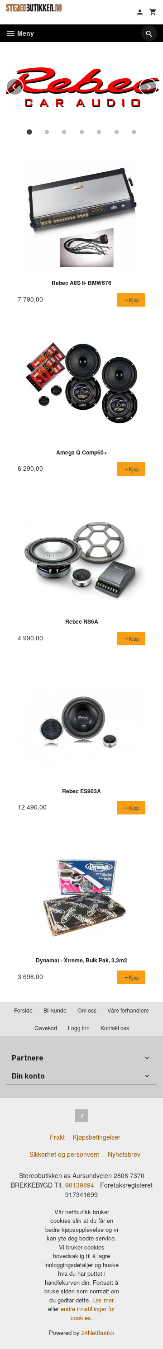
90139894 (79, 1184)
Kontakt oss (115, 1028)
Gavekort (45, 1028)
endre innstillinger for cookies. (88, 1313)
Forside (23, 1010)
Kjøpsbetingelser (96, 1136)
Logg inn (79, 1028)
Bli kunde (55, 1010)
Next (156, 85)
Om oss (86, 1010)
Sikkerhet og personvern (64, 1154)
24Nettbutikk (98, 1332)
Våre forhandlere (128, 1010)
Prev (23, 85)
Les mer (103, 1300)
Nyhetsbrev (124, 1154)
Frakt (57, 1136)
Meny (24, 33)
